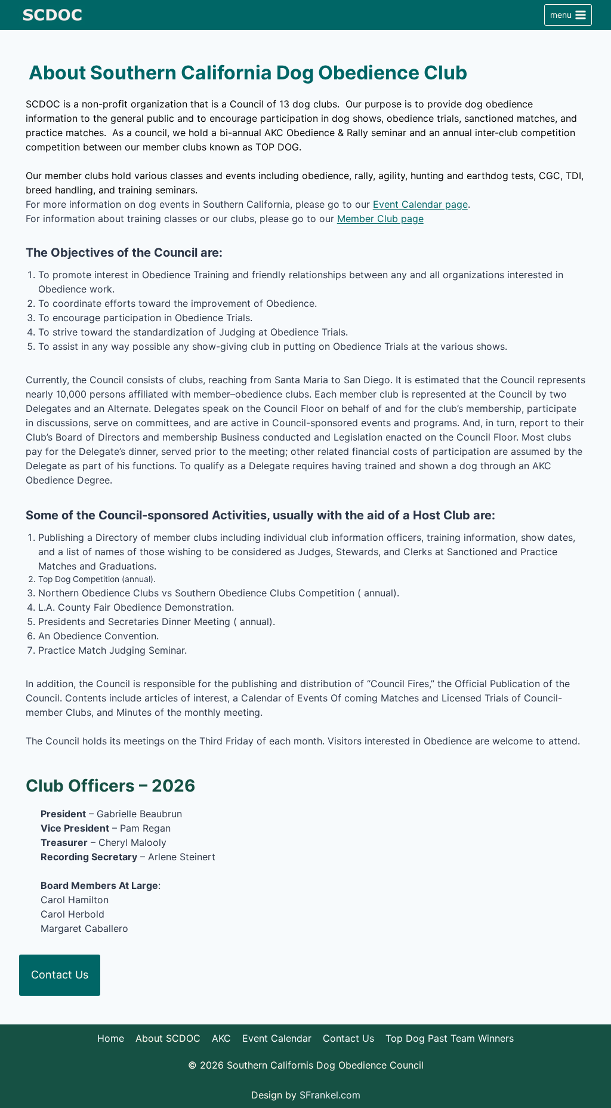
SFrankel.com (330, 1095)
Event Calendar (276, 1038)
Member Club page (380, 218)
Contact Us (59, 974)
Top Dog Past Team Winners (449, 1038)
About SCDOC (167, 1038)
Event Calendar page (420, 204)
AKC (221, 1038)
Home (110, 1038)
